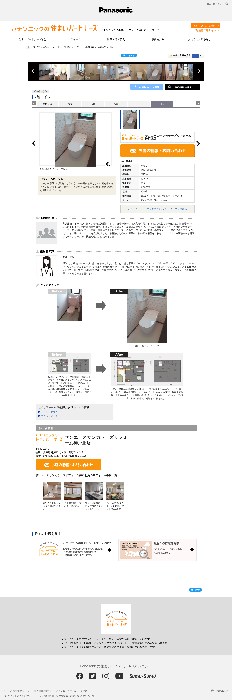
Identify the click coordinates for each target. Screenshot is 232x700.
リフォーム (74, 39)
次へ (199, 71)
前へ (33, 71)
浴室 (116, 104)
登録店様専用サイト (204, 30)
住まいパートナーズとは (33, 39)
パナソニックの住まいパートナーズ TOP (51, 47)
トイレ (138, 104)
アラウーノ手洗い (50, 416)
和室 (70, 104)
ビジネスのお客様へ (204, 25)
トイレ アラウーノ (51, 412)
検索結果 (102, 47)
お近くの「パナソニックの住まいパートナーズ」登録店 (157, 209)
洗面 (93, 104)
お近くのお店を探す (199, 39)
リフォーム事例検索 (84, 47)
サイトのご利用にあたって (17, 691)
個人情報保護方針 (43, 691)
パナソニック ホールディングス (71, 691)
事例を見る (158, 39)
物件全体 (47, 104)
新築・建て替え (116, 39)
